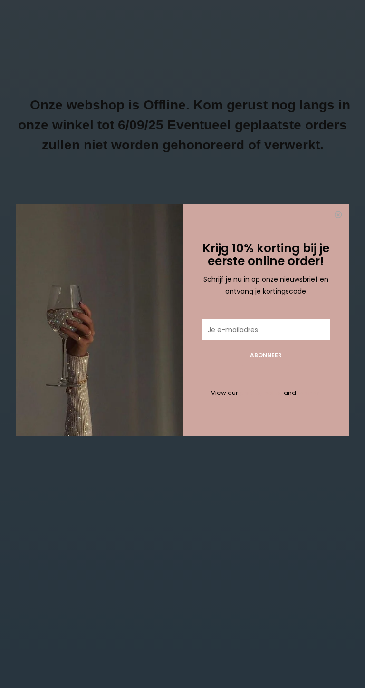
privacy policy (261, 392)
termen (309, 392)
